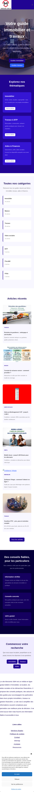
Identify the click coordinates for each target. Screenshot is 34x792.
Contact (17, 737)
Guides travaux (17, 65)
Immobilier (8, 198)
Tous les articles (17, 539)
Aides (17, 666)
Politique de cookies (16, 789)
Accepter (17, 774)
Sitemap (17, 741)
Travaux (7, 223)
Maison (7, 211)
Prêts (6, 273)
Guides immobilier (17, 61)
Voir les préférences (17, 784)
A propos (17, 744)
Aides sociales (10, 235)
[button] (31, 754)
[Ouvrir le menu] (32, 4)
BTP (6, 249)
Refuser (17, 779)
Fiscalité (7, 261)
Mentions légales (17, 731)
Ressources (17, 747)
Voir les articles (10, 108)
